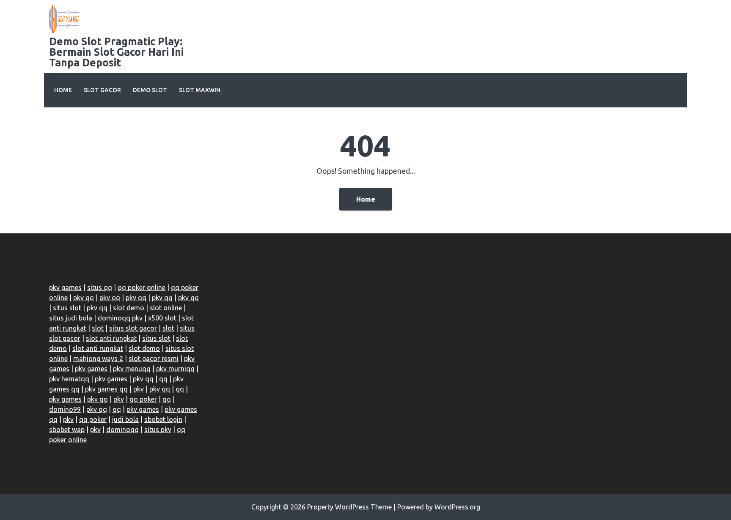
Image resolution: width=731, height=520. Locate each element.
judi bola (125, 419)
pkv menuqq (132, 368)
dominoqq (122, 429)
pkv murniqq (175, 368)
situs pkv (157, 429)
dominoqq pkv (120, 318)
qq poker (143, 399)
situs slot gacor (133, 328)
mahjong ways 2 (98, 358)
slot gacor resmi (154, 358)
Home (63, 90)
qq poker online (141, 287)
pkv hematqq (69, 379)
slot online (166, 308)
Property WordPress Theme (349, 507)
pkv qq (83, 297)
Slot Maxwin (199, 90)
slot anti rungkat (111, 338)
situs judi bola (70, 318)
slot (98, 328)
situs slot (67, 308)
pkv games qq (106, 389)
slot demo (128, 308)
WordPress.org (457, 507)
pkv (138, 389)
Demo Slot (150, 90)
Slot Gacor (102, 90)
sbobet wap (67, 429)
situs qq (99, 287)
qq (163, 379)
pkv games (65, 287)
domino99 (65, 409)
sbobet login (163, 419)
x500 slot (162, 318)
